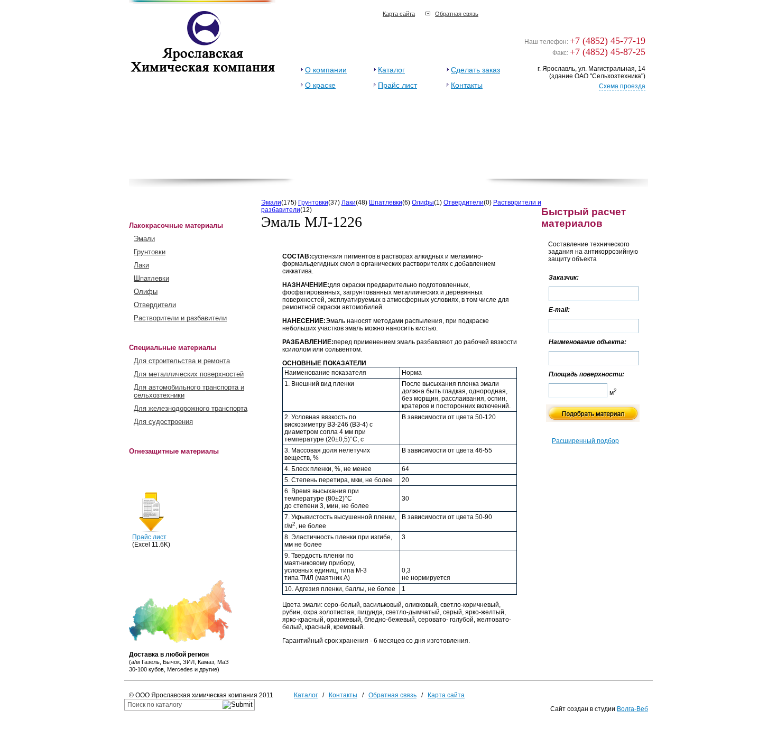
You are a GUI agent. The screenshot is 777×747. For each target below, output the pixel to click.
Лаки (141, 265)
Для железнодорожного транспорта (190, 408)
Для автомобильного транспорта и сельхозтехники (189, 391)
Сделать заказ (475, 70)
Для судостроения (163, 422)
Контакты (467, 85)
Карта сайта (399, 14)
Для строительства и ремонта (182, 361)
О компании (326, 70)
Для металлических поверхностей (189, 374)
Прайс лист (397, 85)
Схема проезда (622, 86)
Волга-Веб (632, 709)
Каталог (391, 70)
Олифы (146, 292)
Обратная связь (456, 14)
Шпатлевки (151, 278)
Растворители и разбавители (180, 318)
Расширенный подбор (585, 441)
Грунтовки (149, 252)
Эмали (144, 239)
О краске (320, 85)
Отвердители (155, 305)
